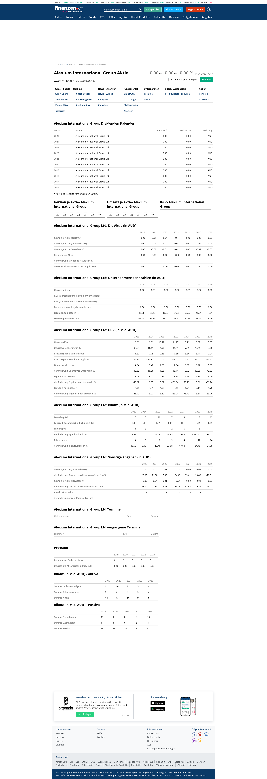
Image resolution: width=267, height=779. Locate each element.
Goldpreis (179, 761)
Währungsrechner (165, 765)
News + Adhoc (105, 93)
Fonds (92, 17)
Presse (59, 741)
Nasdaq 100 (133, 761)
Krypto (123, 17)
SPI (71, 2)
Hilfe (99, 733)
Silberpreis (87, 765)
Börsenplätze (61, 105)
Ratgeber (206, 17)
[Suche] (140, 9)
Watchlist (204, 99)
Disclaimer (152, 741)
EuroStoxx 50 (104, 761)
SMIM (85, 761)
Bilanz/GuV (129, 93)
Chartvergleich (84, 99)
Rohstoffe (159, 17)
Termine (148, 93)
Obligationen (190, 17)
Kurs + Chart (61, 93)
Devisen (174, 17)
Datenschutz (153, 737)
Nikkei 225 (148, 761)
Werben (101, 737)
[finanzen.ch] (69, 8)
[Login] (209, 9)
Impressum (153, 733)
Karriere (60, 737)
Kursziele (103, 105)
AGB (149, 745)
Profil (147, 99)
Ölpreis (181, 765)
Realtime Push (83, 105)
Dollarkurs (61, 765)
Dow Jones (119, 761)
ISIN (77, 81)
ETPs (112, 17)
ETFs (102, 17)
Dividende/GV (131, 105)
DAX (102, 2)
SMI (56, 2)
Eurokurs (74, 765)
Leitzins (192, 765)
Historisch (60, 110)
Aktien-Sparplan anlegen (184, 79)
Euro (118, 2)
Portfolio (203, 93)
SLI (77, 761)
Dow (87, 2)
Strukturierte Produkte (177, 93)
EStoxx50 (136, 2)
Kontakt (60, 733)
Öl (202, 2)
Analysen (103, 99)
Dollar (186, 2)
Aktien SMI (61, 761)
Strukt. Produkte (140, 17)
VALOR (57, 81)
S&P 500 (160, 761)
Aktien (58, 17)
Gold (153, 2)
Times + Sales (62, 99)
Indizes (81, 17)
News (69, 17)
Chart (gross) (83, 93)
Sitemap (60, 745)
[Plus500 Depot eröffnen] (72, 11)
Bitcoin (169, 2)
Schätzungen (130, 99)
